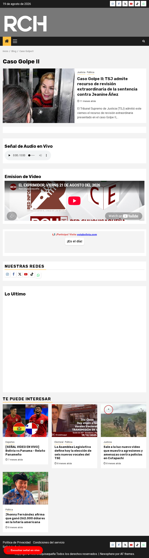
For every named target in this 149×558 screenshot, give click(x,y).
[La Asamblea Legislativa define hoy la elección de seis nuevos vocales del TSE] (74, 420)
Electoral (59, 442)
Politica (90, 72)
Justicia (81, 72)
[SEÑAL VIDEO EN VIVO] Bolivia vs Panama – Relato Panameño (25, 450)
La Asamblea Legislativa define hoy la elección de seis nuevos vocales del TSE (73, 452)
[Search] (143, 41)
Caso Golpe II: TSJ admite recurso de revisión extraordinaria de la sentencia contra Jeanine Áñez (107, 86)
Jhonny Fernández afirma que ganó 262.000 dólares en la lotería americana (25, 518)
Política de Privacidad (17, 542)
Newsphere (107, 554)
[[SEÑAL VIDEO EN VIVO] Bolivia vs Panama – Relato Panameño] (25, 420)
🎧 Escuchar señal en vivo (23, 550)
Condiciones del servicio (49, 542)
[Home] (7, 41)
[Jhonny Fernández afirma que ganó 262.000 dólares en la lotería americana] (25, 488)
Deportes (10, 442)
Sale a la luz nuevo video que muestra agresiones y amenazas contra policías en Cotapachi (123, 452)
